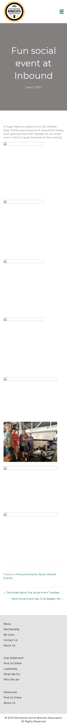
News (42, 574)
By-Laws (9, 634)
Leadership (10, 668)
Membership (11, 629)
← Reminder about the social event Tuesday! (31, 592)
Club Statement (14, 658)
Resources (10, 692)
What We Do (12, 674)
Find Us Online (13, 663)
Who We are (11, 679)
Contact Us (11, 640)
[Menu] (61, 11)
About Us (9, 645)
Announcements (26, 574)
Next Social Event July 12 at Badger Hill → (37, 598)
